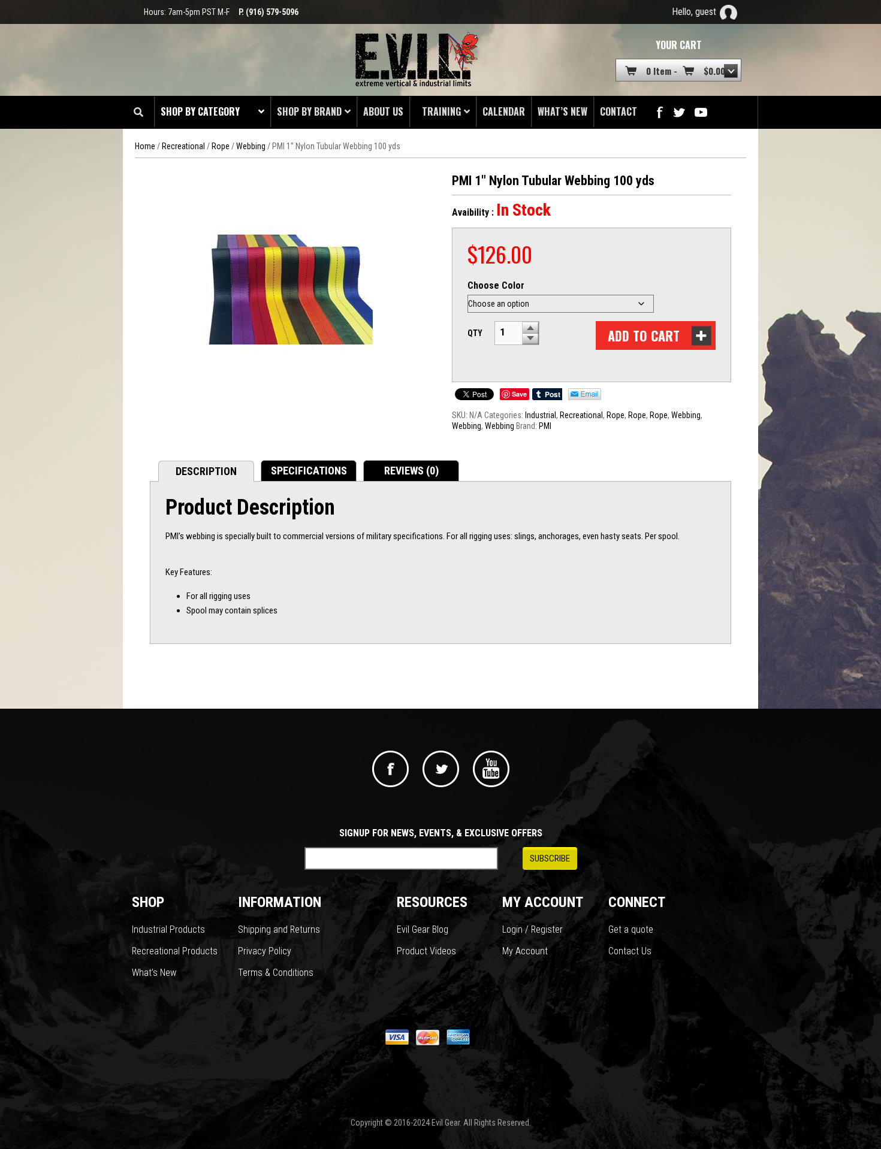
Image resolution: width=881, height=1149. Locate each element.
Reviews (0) (411, 470)
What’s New (154, 972)
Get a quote (630, 929)
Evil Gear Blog (422, 929)
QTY (474, 333)
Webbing (250, 146)
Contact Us (629, 951)
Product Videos (426, 951)
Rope (221, 146)
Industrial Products (168, 929)
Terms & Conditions (275, 972)
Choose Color (495, 285)
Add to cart (644, 335)
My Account (525, 951)
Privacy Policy (264, 951)
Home (145, 146)
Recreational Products (175, 951)
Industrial (540, 415)
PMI (545, 426)
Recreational (183, 146)
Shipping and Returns (279, 929)
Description (206, 471)
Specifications (309, 470)
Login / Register (532, 929)
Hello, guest (694, 11)
